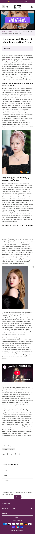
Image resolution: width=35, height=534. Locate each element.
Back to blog (7, 446)
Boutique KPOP (20, 530)
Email (6, 475)
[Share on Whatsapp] (19, 454)
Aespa (8, 59)
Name (6, 470)
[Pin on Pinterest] (15, 454)
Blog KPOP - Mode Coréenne (13, 32)
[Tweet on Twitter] (11, 454)
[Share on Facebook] (7, 454)
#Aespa (5, 449)
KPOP (3, 32)
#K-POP (12, 449)
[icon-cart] (31, 7)
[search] (7, 7)
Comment (7, 480)
